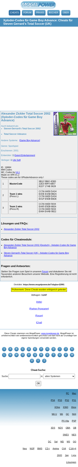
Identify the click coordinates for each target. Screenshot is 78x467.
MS (68, 441)
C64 (64, 448)
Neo (25, 448)
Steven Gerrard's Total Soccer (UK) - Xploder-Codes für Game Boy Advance (36, 254)
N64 (74, 414)
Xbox (73, 407)
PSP (74, 421)
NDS (60, 428)
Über (66, 12)
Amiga (56, 448)
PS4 (53, 400)
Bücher (53, 12)
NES (74, 434)
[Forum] (39, 315)
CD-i (47, 448)
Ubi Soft (16, 160)
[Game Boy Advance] (29, 140)
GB (74, 428)
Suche (5, 376)
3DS (53, 428)
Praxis (40, 12)
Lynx (73, 455)
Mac (74, 393)
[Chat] (39, 322)
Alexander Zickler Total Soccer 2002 (21, 229)
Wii (61, 414)
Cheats (14, 12)
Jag (67, 455)
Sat (56, 441)
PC (67, 393)
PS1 (74, 400)
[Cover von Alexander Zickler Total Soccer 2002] (64, 138)
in (42, 376)
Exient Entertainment (25, 155)
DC (49, 441)
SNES (66, 434)
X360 (65, 407)
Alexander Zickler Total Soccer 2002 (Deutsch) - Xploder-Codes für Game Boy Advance (40, 246)
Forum (27, 12)
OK (38, 383)
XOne (57, 407)
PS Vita (65, 421)
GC (67, 414)
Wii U (54, 414)
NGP (32, 448)
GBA (68, 428)
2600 (59, 455)
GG (74, 441)
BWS (39, 448)
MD (62, 441)
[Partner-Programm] (39, 308)
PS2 (67, 400)
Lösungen (71, 462)
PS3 (60, 400)
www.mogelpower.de (50, 333)
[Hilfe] (39, 302)
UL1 (18, 172)
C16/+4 (72, 448)
